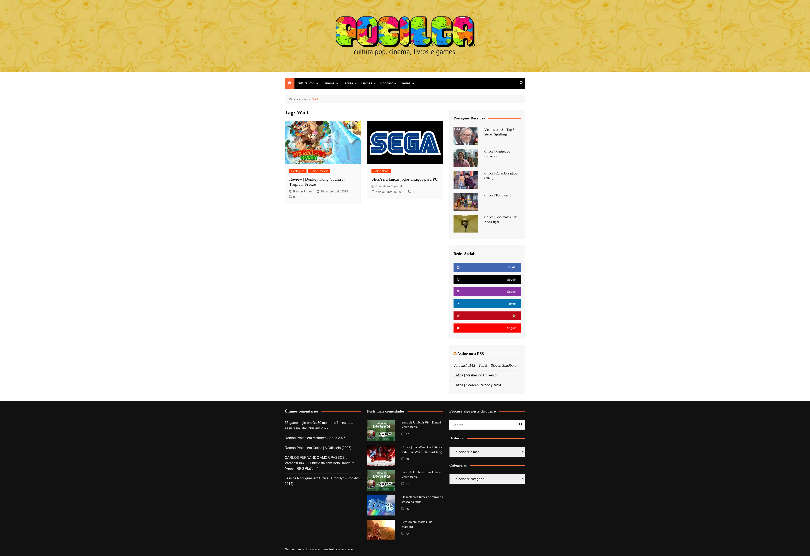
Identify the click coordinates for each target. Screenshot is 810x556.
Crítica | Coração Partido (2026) (477, 385)
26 (407, 509)
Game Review (319, 171)
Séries (405, 83)
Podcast (386, 83)
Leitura (348, 83)
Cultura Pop (306, 83)
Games (366, 83)
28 (407, 459)
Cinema (329, 83)
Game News (381, 171)
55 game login (295, 423)
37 (407, 434)
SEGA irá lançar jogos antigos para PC (404, 179)
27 (407, 484)
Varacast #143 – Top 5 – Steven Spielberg (485, 365)
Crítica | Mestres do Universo (475, 375)
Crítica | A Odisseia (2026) (332, 448)
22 (407, 534)
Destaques (297, 171)
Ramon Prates (302, 191)
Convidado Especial (388, 186)
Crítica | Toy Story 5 (497, 195)
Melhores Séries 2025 (329, 438)
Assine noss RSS (470, 354)
